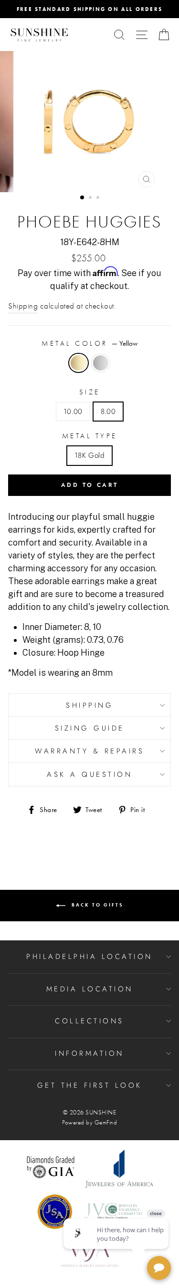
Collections (89, 1021)
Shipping (23, 305)
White (101, 363)
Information (89, 1053)
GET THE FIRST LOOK (89, 1085)
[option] (89, 9)
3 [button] (98, 198)
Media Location (89, 989)
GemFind (106, 1122)
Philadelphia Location (89, 956)
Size (89, 392)
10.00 (73, 411)
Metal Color (89, 343)
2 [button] (91, 198)
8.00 (108, 411)
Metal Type (89, 436)
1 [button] (82, 198)
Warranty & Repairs (89, 751)
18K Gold (89, 455)
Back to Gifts (96, 905)
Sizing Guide (90, 728)
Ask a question (89, 774)
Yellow (78, 363)
